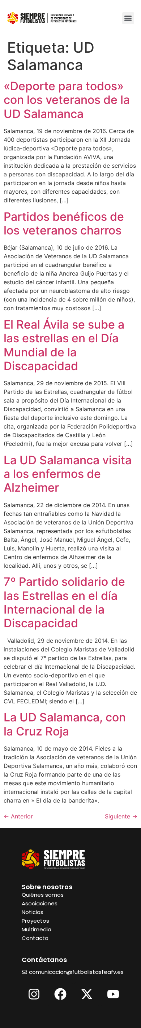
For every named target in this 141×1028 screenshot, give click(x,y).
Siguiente (121, 816)
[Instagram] (34, 994)
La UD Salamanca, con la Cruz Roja (65, 724)
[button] (128, 18)
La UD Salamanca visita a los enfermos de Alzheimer (68, 474)
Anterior (18, 816)
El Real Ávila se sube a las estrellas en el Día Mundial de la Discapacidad (64, 345)
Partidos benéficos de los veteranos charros (64, 223)
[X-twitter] (86, 994)
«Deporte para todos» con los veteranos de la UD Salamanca (67, 100)
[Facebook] (60, 994)
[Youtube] (113, 994)
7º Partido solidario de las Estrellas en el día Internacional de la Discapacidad (64, 602)
